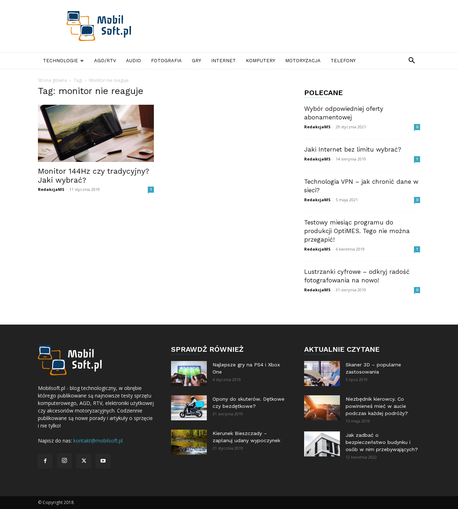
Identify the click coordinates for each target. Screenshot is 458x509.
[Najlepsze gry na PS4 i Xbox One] (189, 373)
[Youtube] (103, 461)
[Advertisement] (290, 26)
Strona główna (52, 80)
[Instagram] (64, 461)
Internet (223, 60)
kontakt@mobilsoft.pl (98, 440)
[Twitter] (84, 461)
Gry (196, 60)
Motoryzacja (303, 60)
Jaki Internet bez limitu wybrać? (352, 149)
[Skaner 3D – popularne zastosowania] (322, 373)
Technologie (60, 60)
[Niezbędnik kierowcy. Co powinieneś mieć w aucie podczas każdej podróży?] (322, 407)
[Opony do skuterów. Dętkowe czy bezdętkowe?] (189, 407)
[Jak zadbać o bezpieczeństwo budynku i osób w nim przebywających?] (322, 443)
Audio (133, 60)
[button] (411, 61)
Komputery (260, 60)
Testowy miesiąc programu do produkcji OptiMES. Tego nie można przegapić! (357, 231)
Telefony (343, 60)
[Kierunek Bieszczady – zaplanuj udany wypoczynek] (189, 442)
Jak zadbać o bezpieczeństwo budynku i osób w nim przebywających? (382, 442)
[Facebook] (45, 461)
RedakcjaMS (51, 189)
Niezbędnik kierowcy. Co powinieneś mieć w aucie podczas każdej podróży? (377, 406)
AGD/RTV (105, 60)
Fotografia (166, 60)
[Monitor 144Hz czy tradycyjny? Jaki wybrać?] (96, 133)
